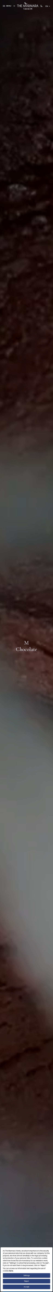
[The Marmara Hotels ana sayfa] (27, 6)
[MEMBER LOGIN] (41, 6)
